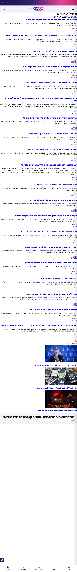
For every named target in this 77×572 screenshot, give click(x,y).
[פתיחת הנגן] (2, 560)
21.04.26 (74, 180)
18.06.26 (74, 62)
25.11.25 (74, 321)
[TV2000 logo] (38, 9)
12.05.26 (74, 129)
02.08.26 (74, 46)
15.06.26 (74, 78)
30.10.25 (74, 336)
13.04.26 (74, 195)
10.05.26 (74, 144)
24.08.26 (74, 31)
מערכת (74, 29)
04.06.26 (74, 93)
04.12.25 (74, 258)
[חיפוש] (4, 9)
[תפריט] (73, 9)
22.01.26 (74, 227)
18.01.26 (74, 242)
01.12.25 (74, 274)
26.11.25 (74, 289)
